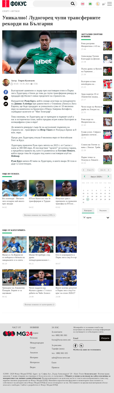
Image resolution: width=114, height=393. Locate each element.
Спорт (32, 348)
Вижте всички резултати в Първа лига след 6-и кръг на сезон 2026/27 (67, 290)
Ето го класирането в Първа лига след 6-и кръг (67, 256)
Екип (54, 362)
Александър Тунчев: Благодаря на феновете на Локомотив (91, 57)
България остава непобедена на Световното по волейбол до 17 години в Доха (91, 82)
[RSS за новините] (81, 345)
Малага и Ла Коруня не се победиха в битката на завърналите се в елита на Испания (13, 258)
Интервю (34, 357)
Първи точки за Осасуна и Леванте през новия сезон (89, 158)
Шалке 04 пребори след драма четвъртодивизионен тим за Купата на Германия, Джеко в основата (40, 258)
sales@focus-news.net (61, 358)
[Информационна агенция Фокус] (75, 345)
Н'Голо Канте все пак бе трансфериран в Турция (39, 199)
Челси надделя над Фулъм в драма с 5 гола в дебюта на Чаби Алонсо (40, 290)
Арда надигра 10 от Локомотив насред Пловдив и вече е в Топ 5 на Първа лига (91, 95)
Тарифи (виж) (58, 349)
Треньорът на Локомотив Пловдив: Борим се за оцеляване (13, 290)
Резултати (103, 210)
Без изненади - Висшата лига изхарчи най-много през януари (13, 201)
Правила (55, 367)
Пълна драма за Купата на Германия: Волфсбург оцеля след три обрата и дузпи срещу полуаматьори (91, 70)
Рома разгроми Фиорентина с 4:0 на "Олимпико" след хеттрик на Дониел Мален (90, 44)
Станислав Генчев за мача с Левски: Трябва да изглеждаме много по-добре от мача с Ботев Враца (91, 146)
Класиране (88, 210)
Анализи (34, 352)
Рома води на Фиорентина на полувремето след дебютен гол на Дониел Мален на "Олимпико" (91, 120)
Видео (32, 367)
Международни (37, 343)
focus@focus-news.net (61, 340)
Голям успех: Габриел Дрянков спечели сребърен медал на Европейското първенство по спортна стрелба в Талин (91, 133)
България (34, 333)
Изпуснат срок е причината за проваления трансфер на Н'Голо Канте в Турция (67, 201)
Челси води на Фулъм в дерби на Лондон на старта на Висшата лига (91, 108)
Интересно (34, 362)
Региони (34, 338)
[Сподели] (6, 104)
